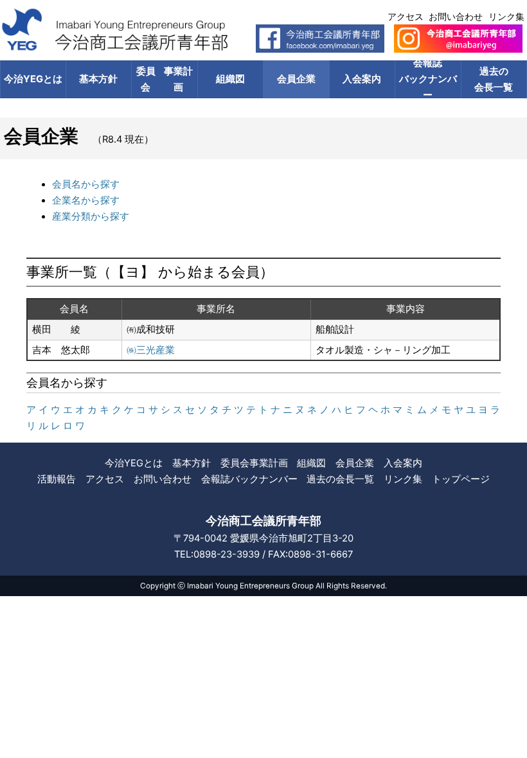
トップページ (461, 479)
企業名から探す (86, 200)
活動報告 (56, 479)
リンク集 (506, 16)
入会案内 (362, 79)
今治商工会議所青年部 (263, 520)
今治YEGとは (33, 79)
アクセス (406, 16)
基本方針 (98, 79)
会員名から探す (86, 184)
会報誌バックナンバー (428, 79)
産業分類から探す (90, 216)
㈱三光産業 (151, 350)
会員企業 (296, 79)
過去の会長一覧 (340, 479)
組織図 (230, 79)
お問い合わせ (456, 16)
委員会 (164, 79)
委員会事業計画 (254, 463)
